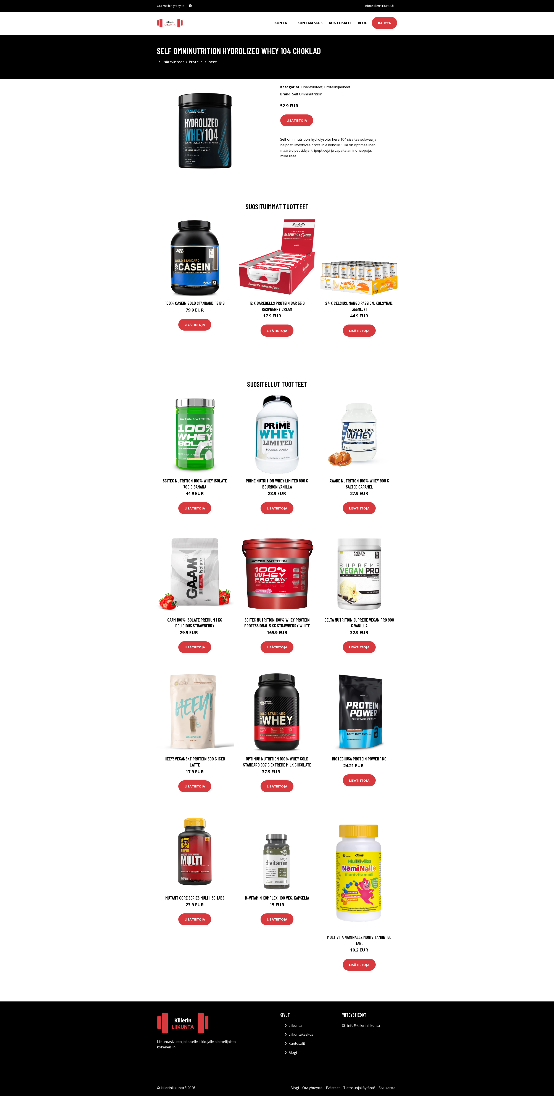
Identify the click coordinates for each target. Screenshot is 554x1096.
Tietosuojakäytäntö (359, 1087)
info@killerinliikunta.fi (379, 6)
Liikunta (279, 23)
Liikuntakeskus (307, 23)
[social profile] (190, 6)
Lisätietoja (297, 120)
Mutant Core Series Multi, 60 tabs (194, 897)
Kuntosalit (340, 23)
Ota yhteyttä (312, 1087)
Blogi (363, 23)
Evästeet (333, 1087)
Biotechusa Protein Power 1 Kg (359, 758)
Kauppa (384, 23)
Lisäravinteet (173, 61)
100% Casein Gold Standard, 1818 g (195, 303)
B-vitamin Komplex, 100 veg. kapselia (277, 897)
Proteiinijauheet (203, 61)
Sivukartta (387, 1087)
